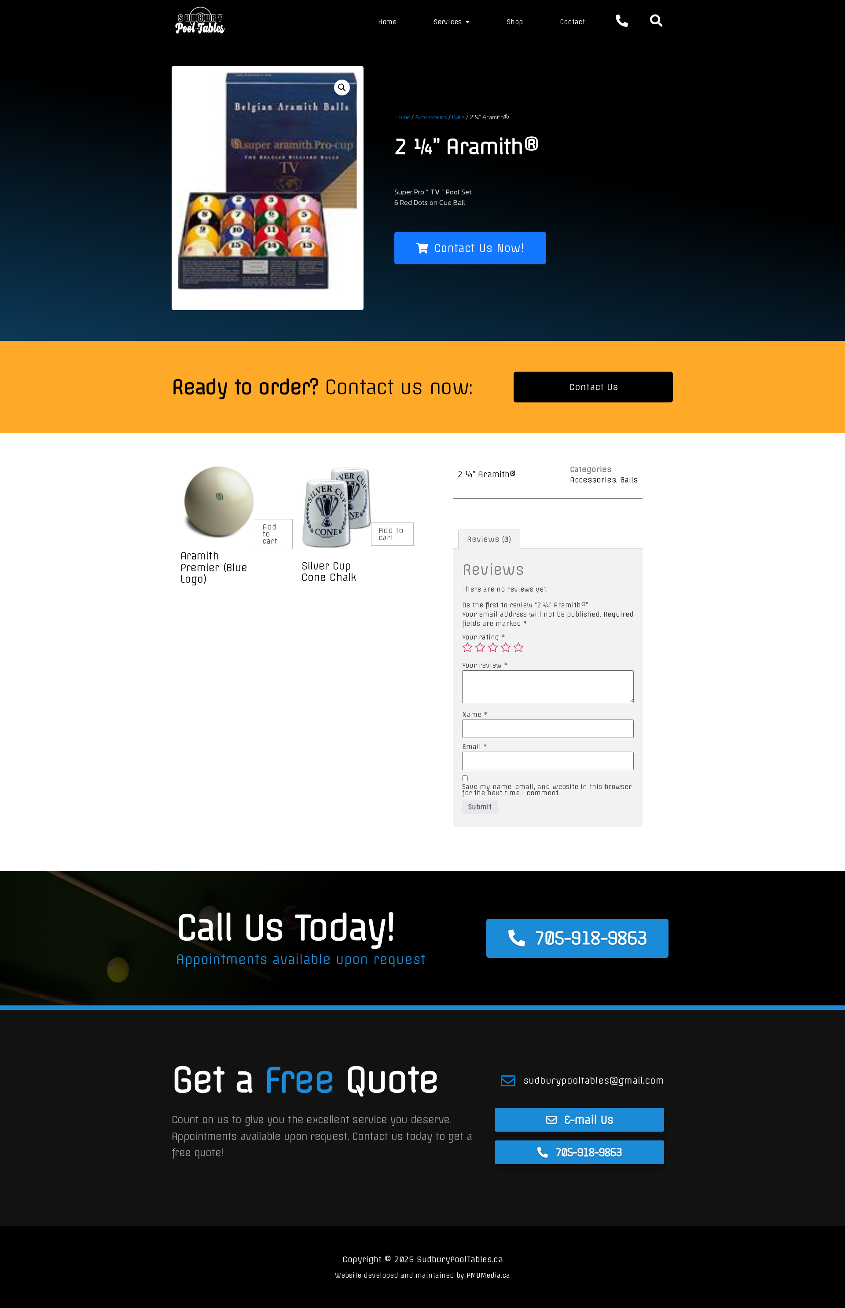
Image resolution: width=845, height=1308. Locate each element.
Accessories (431, 117)
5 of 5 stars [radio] (518, 647)
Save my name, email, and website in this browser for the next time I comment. (547, 790)
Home (387, 22)
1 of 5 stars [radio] (467, 647)
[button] (342, 87)
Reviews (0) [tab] (489, 539)
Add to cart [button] (269, 533)
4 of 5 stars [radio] (505, 647)
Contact (572, 22)
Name (475, 715)
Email (474, 747)
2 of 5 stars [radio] (480, 647)
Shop (514, 22)
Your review (485, 665)
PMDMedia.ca (488, 1275)
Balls (458, 117)
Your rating (483, 637)
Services (447, 22)
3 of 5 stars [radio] (493, 647)
